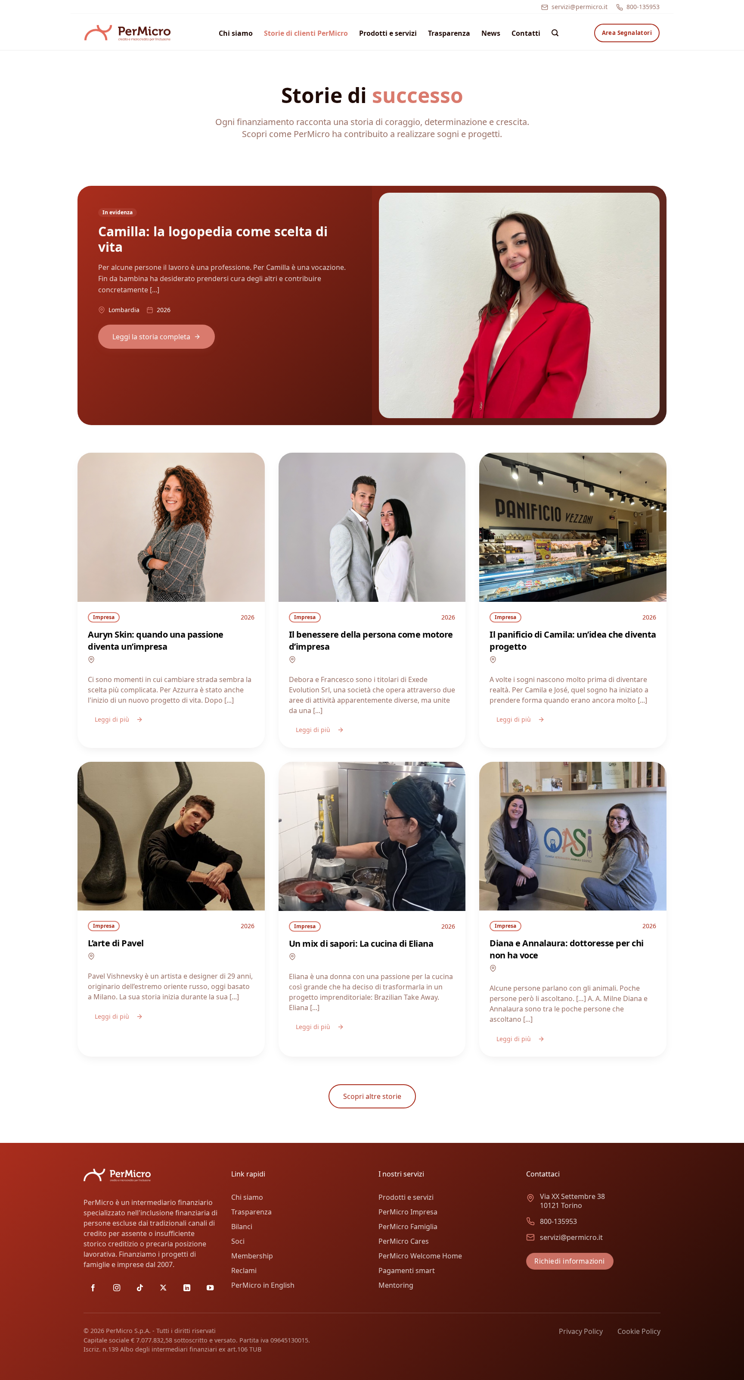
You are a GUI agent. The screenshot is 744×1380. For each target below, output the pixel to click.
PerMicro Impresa (407, 1212)
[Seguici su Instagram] (116, 1288)
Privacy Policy (581, 1331)
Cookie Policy (638, 1331)
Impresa (104, 617)
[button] (555, 33)
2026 (247, 617)
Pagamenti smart (406, 1270)
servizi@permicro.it (580, 7)
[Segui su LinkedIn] (187, 1288)
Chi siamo (236, 33)
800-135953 (643, 7)
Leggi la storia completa (151, 336)
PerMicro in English (262, 1285)
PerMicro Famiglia (407, 1226)
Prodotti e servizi (388, 33)
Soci (238, 1241)
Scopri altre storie (372, 1096)
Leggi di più (112, 719)
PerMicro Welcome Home (420, 1256)
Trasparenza (449, 33)
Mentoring (395, 1285)
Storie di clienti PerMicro (306, 33)
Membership (252, 1256)
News (490, 33)
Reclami (244, 1270)
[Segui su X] (163, 1288)
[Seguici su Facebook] (93, 1288)
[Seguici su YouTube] (210, 1288)
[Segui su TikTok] (140, 1288)
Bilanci (241, 1226)
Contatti (526, 33)
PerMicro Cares (403, 1241)
